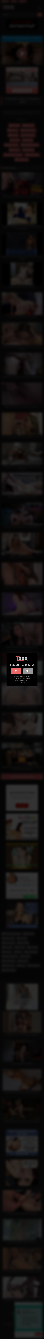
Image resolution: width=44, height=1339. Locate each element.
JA (16, 671)
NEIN (28, 671)
